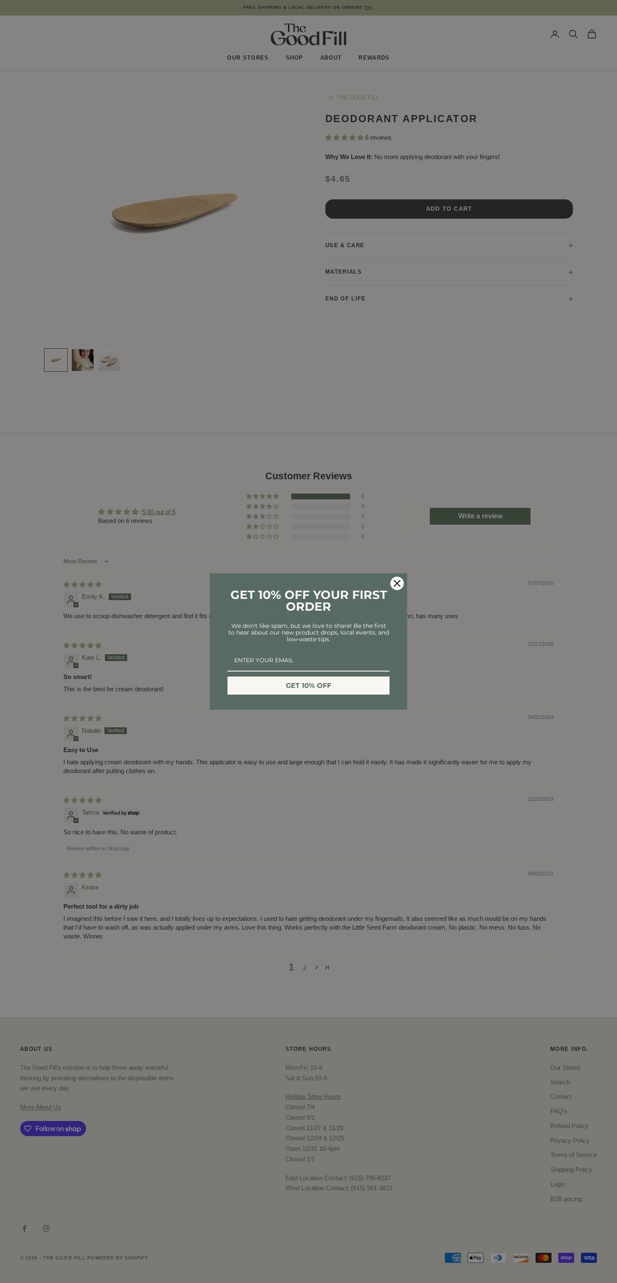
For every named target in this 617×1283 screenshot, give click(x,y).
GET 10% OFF (308, 686)
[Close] (397, 583)
